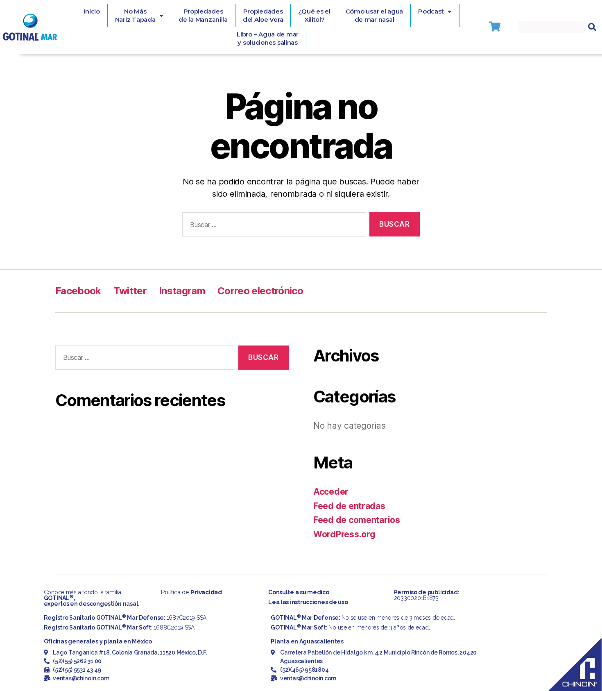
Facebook (78, 291)
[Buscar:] (272, 226)
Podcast (431, 11)
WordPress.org (344, 534)
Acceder (331, 491)
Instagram (182, 291)
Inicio (92, 11)
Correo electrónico (260, 291)
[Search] (592, 27)
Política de (191, 592)
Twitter (130, 291)
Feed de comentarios (356, 520)
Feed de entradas (349, 506)
